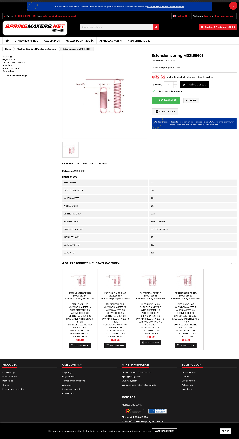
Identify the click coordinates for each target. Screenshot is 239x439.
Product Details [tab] (95, 163)
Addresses (187, 385)
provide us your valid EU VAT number (165, 6)
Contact (128, 397)
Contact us (8, 71)
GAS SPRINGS (52, 40)
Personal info (189, 372)
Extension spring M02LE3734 (80, 294)
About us (7, 65)
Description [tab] (70, 163)
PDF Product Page (17, 75)
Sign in (207, 16)
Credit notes (188, 380)
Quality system (129, 380)
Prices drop (8, 372)
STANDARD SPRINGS (26, 40)
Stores (5, 385)
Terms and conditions (13, 62)
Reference (157, 60)
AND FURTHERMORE (139, 40)
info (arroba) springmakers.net (59, 16)
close (225, 431)
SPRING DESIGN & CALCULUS (136, 372)
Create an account (224, 16)
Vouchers (187, 389)
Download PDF (165, 112)
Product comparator (13, 389)
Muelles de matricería (79, 40)
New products (9, 376)
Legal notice (8, 59)
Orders (185, 376)
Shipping (7, 56)
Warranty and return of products (139, 385)
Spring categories (131, 376)
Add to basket (194, 84)
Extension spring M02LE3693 (186, 294)
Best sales (7, 380)
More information (164, 431)
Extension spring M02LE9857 (115, 294)
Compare (191, 100)
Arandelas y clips (111, 40)
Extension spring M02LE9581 (150, 294)
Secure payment (11, 68)
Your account (192, 365)
